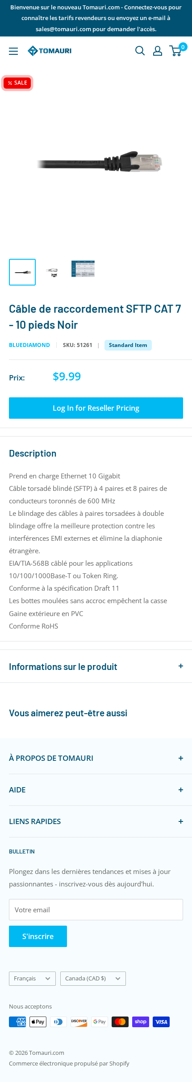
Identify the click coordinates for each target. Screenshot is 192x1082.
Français (25, 978)
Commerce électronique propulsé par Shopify (69, 1063)
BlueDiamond (29, 345)
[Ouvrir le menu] (13, 51)
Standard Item (128, 345)
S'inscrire (38, 936)
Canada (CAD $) (85, 978)
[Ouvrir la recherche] (140, 51)
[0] (175, 50)
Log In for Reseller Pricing (96, 408)
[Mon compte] (157, 51)
